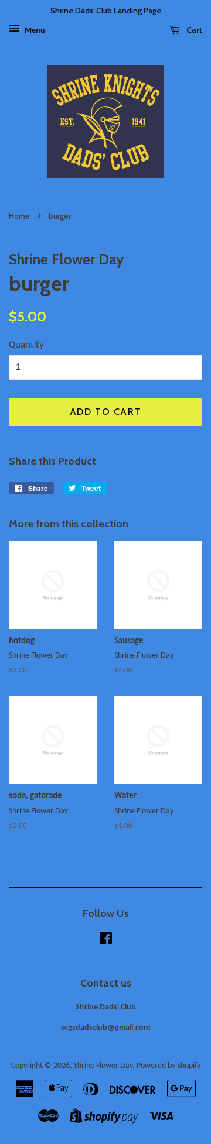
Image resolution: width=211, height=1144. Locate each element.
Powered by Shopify (168, 1065)
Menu (34, 30)
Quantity (26, 345)
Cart (193, 30)
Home (19, 216)
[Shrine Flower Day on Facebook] (106, 941)
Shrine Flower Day (103, 1065)
